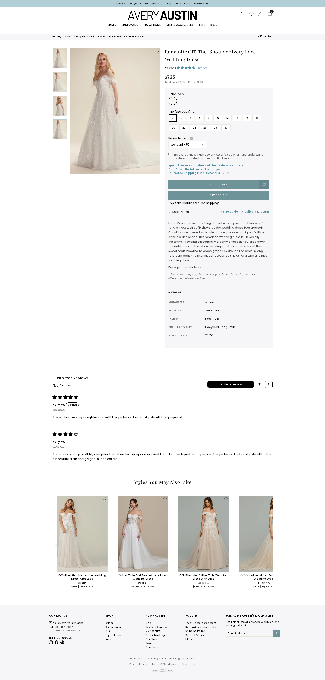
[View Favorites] (251, 14)
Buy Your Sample (156, 627)
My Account (153, 631)
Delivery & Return (255, 212)
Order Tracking (155, 635)
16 (247, 118)
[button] (186, 67)
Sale (202, 25)
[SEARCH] (242, 14)
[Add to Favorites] (157, 51)
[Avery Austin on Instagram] (51, 642)
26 (205, 128)
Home (56, 36)
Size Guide (229, 212)
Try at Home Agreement (200, 623)
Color (176, 94)
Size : (181, 111)
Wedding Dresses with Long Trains (106, 36)
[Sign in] (260, 14)
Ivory (173, 101)
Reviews (151, 643)
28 (215, 128)
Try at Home (113, 635)
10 (217, 118)
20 (173, 128)
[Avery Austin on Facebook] (56, 642)
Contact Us (189, 664)
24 (194, 128)
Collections (71, 36)
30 (226, 128)
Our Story (151, 639)
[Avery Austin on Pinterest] (62, 642)
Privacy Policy (138, 664)
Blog (213, 25)
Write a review (231, 384)
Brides (112, 25)
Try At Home (152, 25)
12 (227, 118)
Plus (108, 631)
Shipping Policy (195, 631)
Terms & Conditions (164, 664)
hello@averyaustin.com (68, 623)
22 (184, 128)
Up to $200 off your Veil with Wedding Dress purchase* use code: (162, 3)
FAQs (188, 639)
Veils (109, 639)
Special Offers (194, 635)
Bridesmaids (130, 25)
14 (237, 118)
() (182, 112)
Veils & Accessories (180, 25)
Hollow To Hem (178, 138)
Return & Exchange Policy (201, 627)
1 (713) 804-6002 (62, 627)
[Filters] (259, 384)
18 (256, 118)
